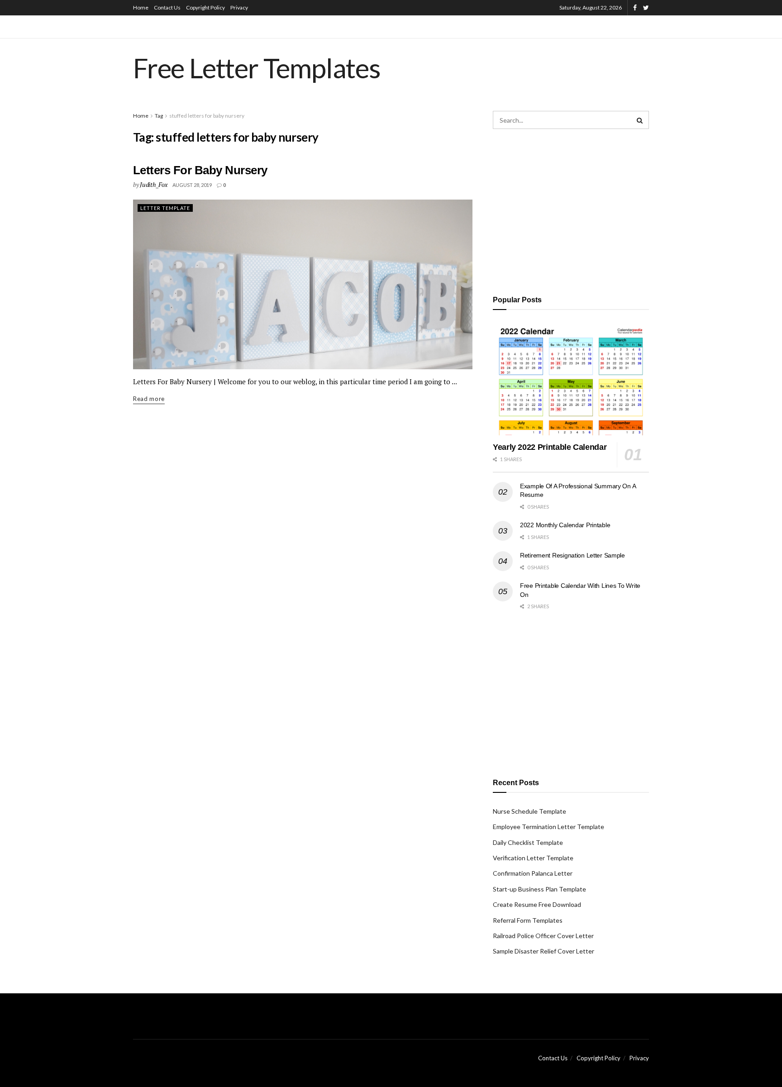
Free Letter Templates (257, 67)
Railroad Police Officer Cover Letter (543, 935)
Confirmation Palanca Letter (532, 873)
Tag (159, 115)
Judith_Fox (153, 184)
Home (140, 7)
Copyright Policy (205, 7)
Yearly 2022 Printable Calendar (549, 447)
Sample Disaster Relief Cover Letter (543, 951)
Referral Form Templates (528, 920)
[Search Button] (640, 120)
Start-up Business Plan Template (539, 889)
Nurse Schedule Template (529, 811)
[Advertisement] (571, 210)
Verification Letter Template (533, 858)
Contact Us (167, 7)
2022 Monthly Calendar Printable (565, 525)
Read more (149, 398)
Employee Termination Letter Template (548, 826)
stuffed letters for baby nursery (206, 115)
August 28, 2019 (192, 185)
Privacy (239, 7)
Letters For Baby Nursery (200, 170)
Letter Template (165, 208)
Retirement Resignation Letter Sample (572, 555)
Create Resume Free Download (537, 904)
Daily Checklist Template (528, 842)
